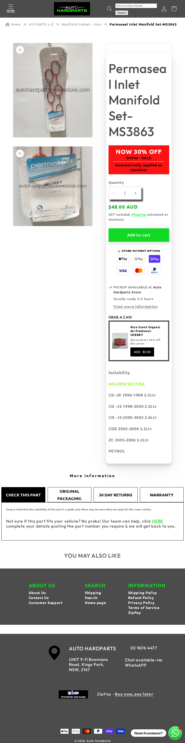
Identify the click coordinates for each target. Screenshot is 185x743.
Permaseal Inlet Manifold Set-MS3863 (143, 24)
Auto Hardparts (98, 741)
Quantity (116, 182)
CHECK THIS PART (23, 494)
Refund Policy (141, 597)
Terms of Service (144, 607)
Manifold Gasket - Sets (82, 24)
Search (121, 12)
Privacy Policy (141, 602)
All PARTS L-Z (41, 24)
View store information (135, 306)
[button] (11, 8)
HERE (157, 521)
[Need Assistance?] (175, 733)
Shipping (139, 214)
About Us (37, 592)
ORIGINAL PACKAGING (69, 494)
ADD (142, 352)
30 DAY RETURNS (115, 494)
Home (16, 24)
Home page (95, 602)
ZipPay (134, 612)
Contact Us (39, 597)
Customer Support (46, 602)
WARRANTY (161, 494)
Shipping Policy (142, 592)
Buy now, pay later (134, 693)
